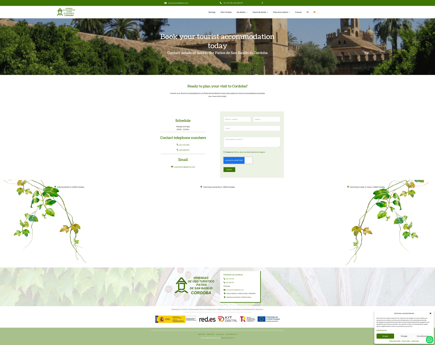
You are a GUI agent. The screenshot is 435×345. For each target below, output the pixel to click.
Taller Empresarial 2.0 (227, 338)
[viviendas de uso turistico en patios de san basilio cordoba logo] (66, 8)
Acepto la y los (245, 152)
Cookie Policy (210, 334)
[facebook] (262, 3)
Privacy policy (406, 341)
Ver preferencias (423, 336)
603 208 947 (238, 3)
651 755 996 (228, 3)
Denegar (404, 336)
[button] (430, 313)
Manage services (382, 330)
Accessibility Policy (231, 334)
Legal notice (415, 341)
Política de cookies (395, 341)
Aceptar (385, 336)
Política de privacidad (241, 152)
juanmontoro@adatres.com (177, 3)
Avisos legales (259, 152)
